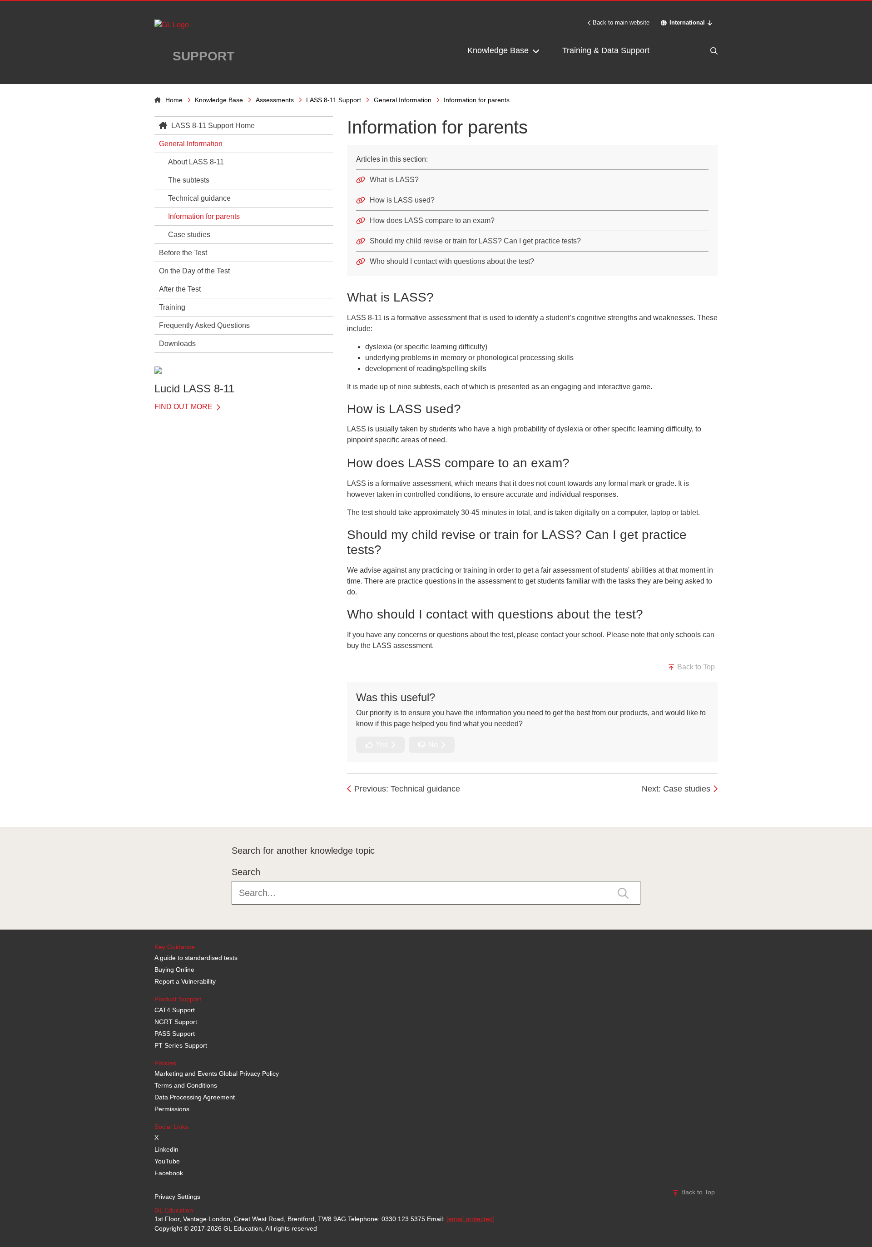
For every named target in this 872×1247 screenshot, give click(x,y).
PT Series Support (180, 1045)
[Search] (695, 50)
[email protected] (470, 1218)
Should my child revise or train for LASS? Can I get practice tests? (475, 241)
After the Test (180, 289)
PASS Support (174, 1033)
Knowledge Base (499, 50)
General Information (402, 100)
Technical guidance (199, 198)
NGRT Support (175, 1021)
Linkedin (166, 1149)
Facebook (168, 1173)
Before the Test (183, 253)
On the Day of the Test (194, 271)
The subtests (188, 180)
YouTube (167, 1161)
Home (174, 100)
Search (246, 872)
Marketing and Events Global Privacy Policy (216, 1073)
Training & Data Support (605, 50)
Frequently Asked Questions (204, 325)
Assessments (275, 100)
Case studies (189, 234)
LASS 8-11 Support (333, 100)
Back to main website (621, 22)
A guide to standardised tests (196, 957)
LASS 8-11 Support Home (212, 125)
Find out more (184, 407)
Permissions (171, 1109)
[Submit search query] (623, 892)
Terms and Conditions (185, 1085)
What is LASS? (394, 179)
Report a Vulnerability (185, 981)
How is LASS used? (402, 200)
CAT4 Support (174, 1010)
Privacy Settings (177, 1196)
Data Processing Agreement (194, 1097)
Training (172, 307)
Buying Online (174, 969)
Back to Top (695, 667)
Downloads (177, 343)
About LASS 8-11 (196, 162)
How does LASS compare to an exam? (432, 220)
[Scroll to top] (152, 806)
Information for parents (204, 216)
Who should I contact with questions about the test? (452, 261)
